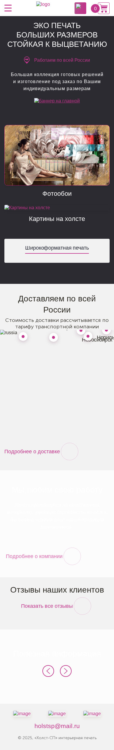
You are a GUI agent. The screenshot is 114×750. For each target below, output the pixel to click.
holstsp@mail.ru (57, 725)
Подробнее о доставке (32, 451)
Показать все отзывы (47, 606)
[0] (104, 8)
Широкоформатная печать (57, 248)
